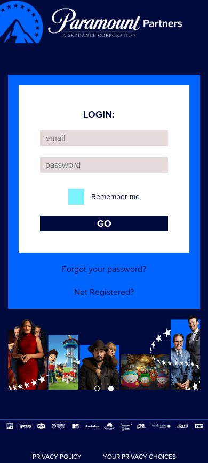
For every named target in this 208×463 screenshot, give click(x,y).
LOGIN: (99, 114)
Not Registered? (104, 292)
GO (104, 223)
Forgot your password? (104, 269)
